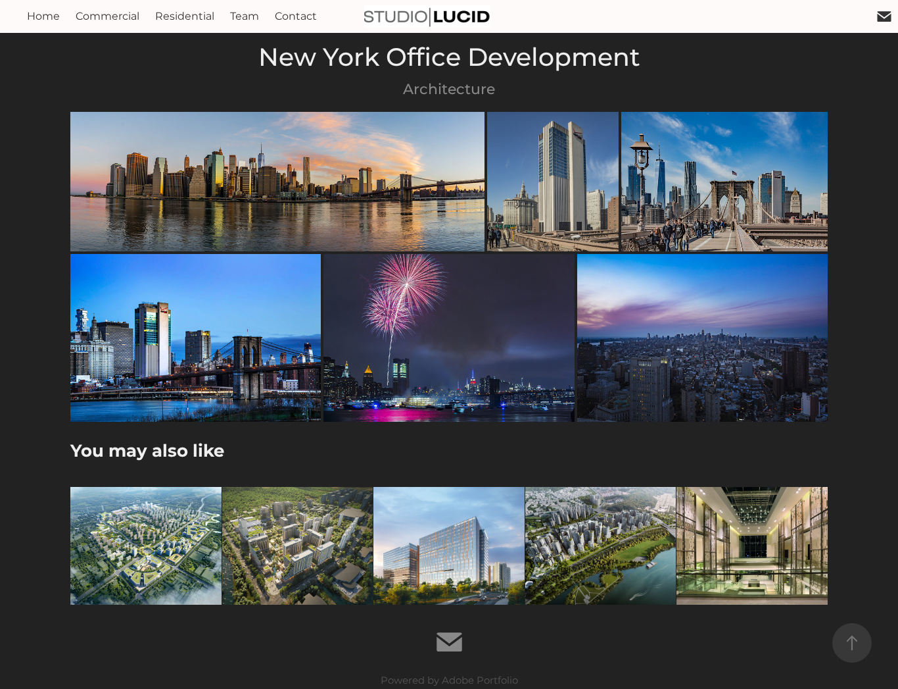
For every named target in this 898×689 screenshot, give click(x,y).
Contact (296, 16)
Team (244, 16)
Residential (184, 16)
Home (43, 16)
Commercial (107, 16)
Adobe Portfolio (480, 681)
